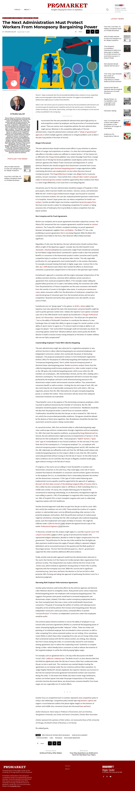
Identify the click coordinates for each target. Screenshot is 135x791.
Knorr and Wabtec (67, 230)
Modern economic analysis (74, 365)
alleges (79, 174)
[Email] (97, 32)
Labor (36, 18)
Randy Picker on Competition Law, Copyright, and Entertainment (110, 102)
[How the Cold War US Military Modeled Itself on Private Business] (27, 178)
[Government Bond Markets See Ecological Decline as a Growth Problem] (127, 89)
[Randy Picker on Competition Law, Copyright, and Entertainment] (127, 101)
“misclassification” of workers (47, 613)
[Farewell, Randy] (127, 112)
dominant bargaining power (64, 168)
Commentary (28, 18)
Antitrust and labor (42, 738)
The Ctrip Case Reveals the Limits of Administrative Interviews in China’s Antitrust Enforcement (113, 77)
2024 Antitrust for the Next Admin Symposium (56, 735)
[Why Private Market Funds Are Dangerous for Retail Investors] (27, 168)
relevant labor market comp (83, 177)
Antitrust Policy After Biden (51, 753)
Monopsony (58, 738)
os (94, 177)
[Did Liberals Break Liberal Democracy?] (127, 66)
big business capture (85, 700)
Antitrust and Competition (12, 18)
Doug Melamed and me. (89, 433)
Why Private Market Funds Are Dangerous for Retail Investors (13, 168)
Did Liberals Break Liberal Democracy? (111, 65)
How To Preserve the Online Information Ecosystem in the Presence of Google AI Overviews (112, 124)
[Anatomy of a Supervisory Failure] (127, 136)
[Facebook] (88, 32)
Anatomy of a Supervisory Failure (111, 135)
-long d (44, 137)
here (51, 571)
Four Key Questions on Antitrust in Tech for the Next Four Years (84, 754)
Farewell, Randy (110, 111)
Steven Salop (10, 32)
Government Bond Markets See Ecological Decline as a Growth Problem (113, 90)
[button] (107, 9)
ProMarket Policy (15, 786)
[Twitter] (92, 32)
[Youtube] (110, 776)
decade (38, 137)
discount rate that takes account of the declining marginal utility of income (63, 484)
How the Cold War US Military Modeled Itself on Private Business (13, 178)
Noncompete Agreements (72, 738)
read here (96, 109)
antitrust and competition (79, 735)
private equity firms (89, 202)
